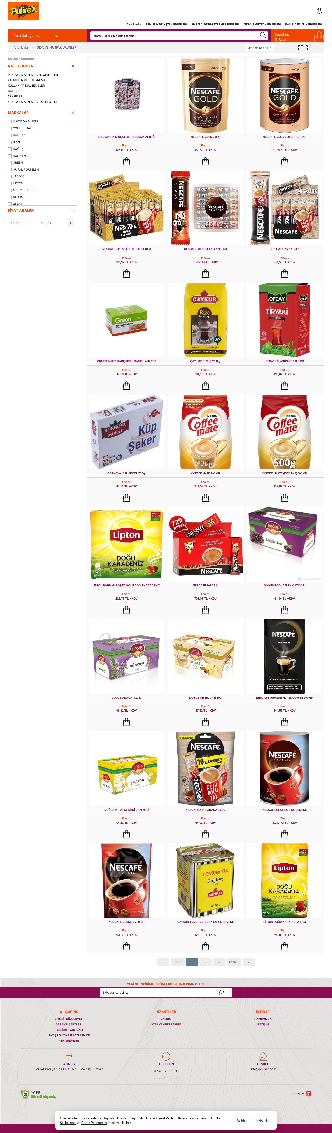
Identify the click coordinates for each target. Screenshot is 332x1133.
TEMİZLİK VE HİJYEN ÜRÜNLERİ (166, 24)
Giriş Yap (317, 11)
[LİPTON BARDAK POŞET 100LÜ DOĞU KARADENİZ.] (126, 544)
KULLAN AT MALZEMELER (26, 85)
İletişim (263, 1024)
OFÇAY (18, 204)
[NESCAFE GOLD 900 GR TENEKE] (284, 95)
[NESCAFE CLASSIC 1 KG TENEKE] (284, 768)
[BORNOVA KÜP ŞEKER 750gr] (126, 432)
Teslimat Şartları (69, 1029)
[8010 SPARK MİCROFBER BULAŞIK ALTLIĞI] (126, 95)
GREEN (18, 162)
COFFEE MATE (23, 128)
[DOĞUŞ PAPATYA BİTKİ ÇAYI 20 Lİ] (126, 768)
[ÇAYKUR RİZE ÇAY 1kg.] (205, 320)
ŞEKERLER (15, 96)
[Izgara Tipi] (300, 47)
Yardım (166, 1019)
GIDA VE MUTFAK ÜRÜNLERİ (262, 24)
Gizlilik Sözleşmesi (69, 1019)
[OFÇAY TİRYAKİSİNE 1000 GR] (284, 320)
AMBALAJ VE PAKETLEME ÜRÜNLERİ (215, 24)
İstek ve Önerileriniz (165, 1024)
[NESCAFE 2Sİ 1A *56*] (284, 207)
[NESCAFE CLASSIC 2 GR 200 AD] (205, 207)
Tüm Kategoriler (27, 35)
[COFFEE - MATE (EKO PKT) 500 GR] (284, 432)
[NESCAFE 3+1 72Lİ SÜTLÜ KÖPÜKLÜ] (126, 207)
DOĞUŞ (18, 149)
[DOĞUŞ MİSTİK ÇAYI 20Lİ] (205, 656)
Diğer (16, 142)
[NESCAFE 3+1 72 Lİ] (205, 544)
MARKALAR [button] (18, 112)
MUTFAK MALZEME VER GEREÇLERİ (33, 74)
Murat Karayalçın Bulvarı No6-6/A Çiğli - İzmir (69, 1069)
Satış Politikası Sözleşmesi (69, 1035)
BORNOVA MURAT (25, 121)
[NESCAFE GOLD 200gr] (205, 95)
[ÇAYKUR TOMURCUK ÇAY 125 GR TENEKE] (205, 880)
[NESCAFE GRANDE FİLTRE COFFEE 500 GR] (284, 656)
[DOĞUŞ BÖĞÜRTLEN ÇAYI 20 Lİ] (284, 544)
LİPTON (18, 183)
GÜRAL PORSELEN (26, 169)
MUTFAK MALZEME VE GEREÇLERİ (32, 102)
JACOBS (18, 176)
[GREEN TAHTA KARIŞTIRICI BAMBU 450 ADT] (126, 320)
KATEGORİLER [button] (20, 66)
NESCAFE (19, 197)
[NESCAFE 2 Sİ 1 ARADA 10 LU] (205, 768)
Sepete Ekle (126, 161)
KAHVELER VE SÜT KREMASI (28, 80)
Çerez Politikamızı (94, 1122)
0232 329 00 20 (166, 1071)
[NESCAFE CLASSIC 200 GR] (126, 880)
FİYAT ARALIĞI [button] (21, 210)
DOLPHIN (19, 156)
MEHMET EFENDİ (25, 190)
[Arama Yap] (263, 35)
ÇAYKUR (19, 135)
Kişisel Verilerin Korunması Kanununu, (183, 1118)
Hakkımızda (263, 1019)
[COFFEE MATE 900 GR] (205, 432)
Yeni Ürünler (69, 1040)
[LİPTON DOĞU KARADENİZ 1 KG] (284, 880)
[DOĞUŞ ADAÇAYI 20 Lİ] (126, 656)
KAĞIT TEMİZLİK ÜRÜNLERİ (303, 24)
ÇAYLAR (13, 91)
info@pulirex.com (263, 1069)
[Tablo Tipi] (308, 47)
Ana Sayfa (133, 24)
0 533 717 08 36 (166, 1077)
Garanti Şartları (69, 1024)
